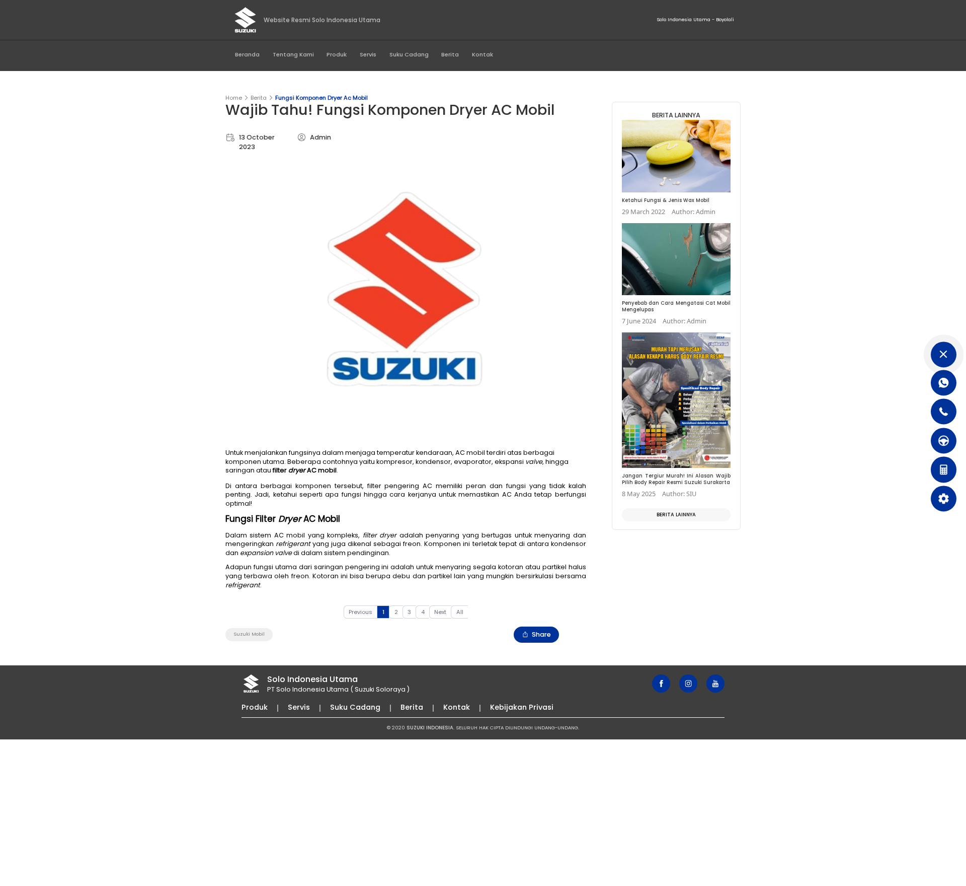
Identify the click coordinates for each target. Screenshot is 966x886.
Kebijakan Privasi (521, 707)
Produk (337, 54)
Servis (368, 54)
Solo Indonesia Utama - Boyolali (695, 19)
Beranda (247, 54)
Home (233, 98)
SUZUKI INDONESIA (430, 727)
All (459, 612)
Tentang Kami (293, 54)
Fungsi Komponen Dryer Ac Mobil (321, 98)
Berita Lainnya (676, 514)
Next (440, 612)
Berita (450, 54)
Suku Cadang (409, 54)
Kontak (482, 54)
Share (541, 634)
